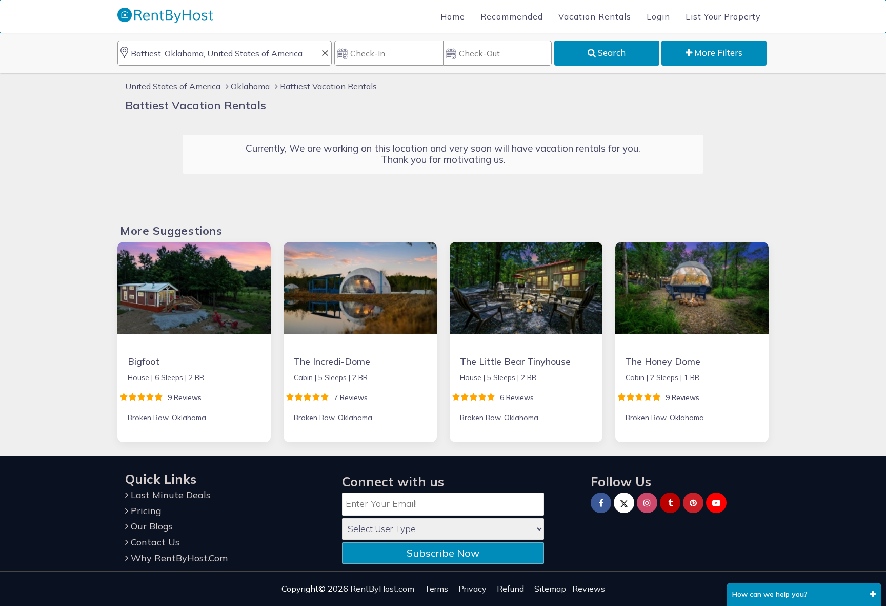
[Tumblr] (670, 503)
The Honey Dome (663, 361)
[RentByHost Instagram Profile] (647, 503)
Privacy (472, 588)
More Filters (717, 52)
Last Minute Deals (169, 495)
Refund (510, 588)
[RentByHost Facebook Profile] (601, 503)
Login (658, 16)
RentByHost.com (382, 588)
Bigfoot (143, 361)
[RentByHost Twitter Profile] (624, 503)
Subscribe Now (443, 552)
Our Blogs (150, 526)
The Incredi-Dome (332, 361)
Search (611, 52)
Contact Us (153, 542)
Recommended (511, 16)
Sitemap (550, 588)
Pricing (145, 511)
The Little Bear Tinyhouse (515, 361)
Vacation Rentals (594, 16)
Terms (436, 588)
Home (452, 16)
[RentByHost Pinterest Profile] (693, 503)
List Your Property (723, 16)
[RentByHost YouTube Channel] (716, 503)
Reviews (588, 588)
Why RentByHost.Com (178, 558)
